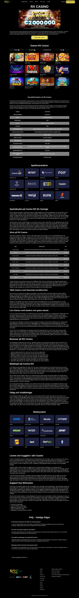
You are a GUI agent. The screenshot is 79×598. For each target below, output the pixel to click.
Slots (61, 49)
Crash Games (46, 49)
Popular (16, 49)
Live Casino (31, 49)
